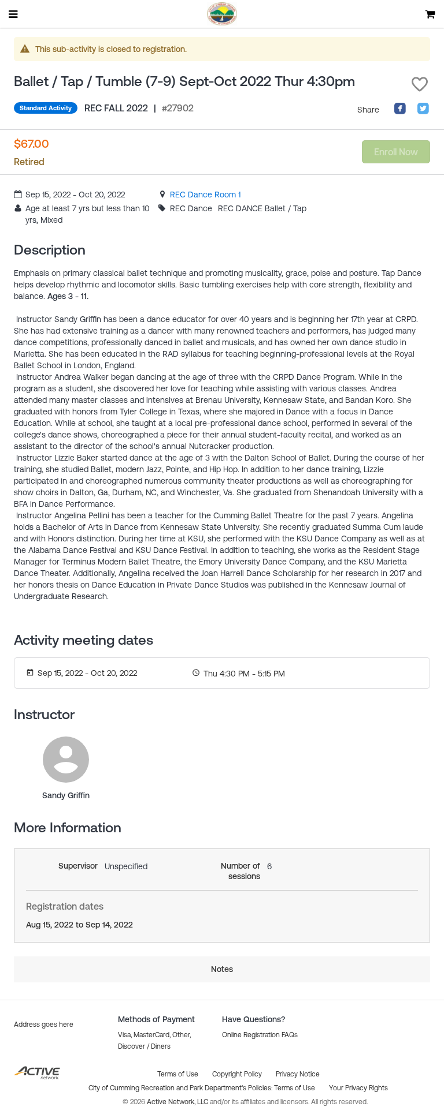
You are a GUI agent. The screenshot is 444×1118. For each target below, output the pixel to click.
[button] (420, 84)
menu (14, 14)
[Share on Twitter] (423, 112)
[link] (205, 194)
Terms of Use (294, 1088)
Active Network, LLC (178, 1102)
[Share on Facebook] (400, 112)
